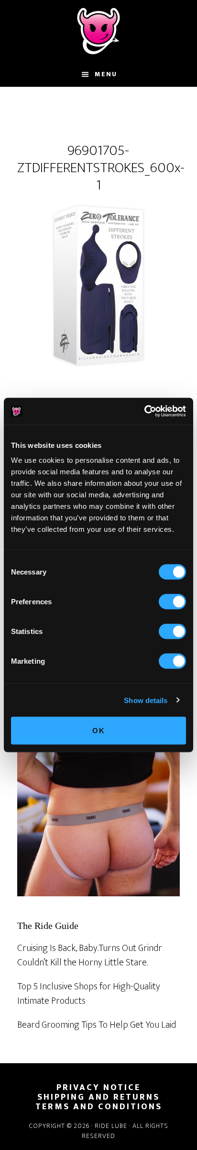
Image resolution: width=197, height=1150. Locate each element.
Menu (106, 74)
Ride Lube (98, 31)
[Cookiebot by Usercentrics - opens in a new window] (144, 411)
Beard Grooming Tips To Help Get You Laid (96, 1025)
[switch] (172, 602)
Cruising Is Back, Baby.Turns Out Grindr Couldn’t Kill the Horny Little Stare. (89, 955)
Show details (145, 700)
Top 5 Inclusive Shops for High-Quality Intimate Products (88, 993)
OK (98, 731)
